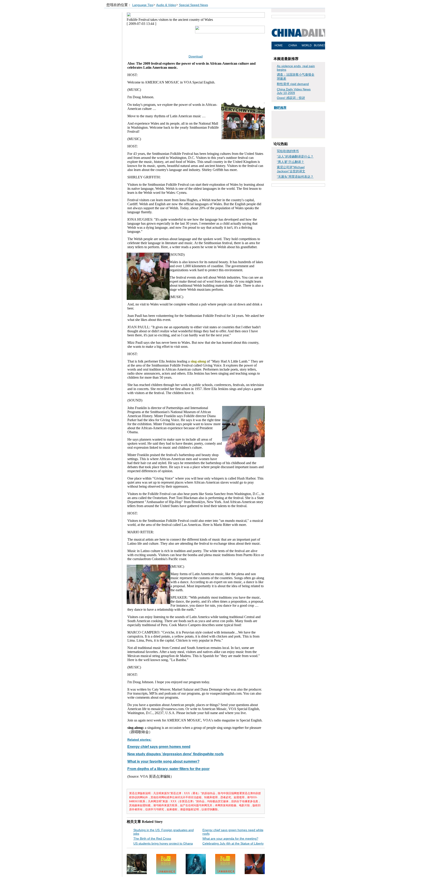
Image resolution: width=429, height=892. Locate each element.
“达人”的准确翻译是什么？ (295, 156)
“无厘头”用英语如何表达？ (295, 176)
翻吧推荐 (280, 107)
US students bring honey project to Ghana (163, 843)
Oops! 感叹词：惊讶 (291, 98)
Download (196, 56)
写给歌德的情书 (288, 151)
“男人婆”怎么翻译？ (290, 162)
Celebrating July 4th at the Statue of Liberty (233, 843)
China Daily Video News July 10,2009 (294, 91)
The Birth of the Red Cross (152, 838)
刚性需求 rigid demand (293, 84)
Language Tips (142, 5)
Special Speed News (193, 5)
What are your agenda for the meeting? (230, 838)
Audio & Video (166, 5)
